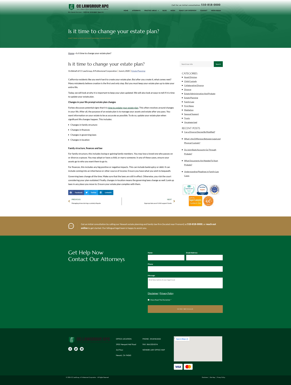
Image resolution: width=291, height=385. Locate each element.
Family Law (189, 102)
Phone (151, 264)
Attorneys (136, 10)
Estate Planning (138, 71)
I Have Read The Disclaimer (160, 300)
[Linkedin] (82, 349)
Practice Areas (150, 10)
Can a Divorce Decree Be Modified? (199, 132)
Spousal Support (191, 114)
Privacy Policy (166, 293)
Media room (216, 10)
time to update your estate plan (123, 107)
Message (152, 275)
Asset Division (190, 77)
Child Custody (190, 81)
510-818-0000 (194, 224)
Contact (203, 10)
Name (150, 253)
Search (218, 64)
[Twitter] (76, 349)
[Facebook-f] (70, 349)
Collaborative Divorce (194, 85)
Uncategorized (190, 122)
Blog (165, 10)
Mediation (188, 110)
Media (173, 10)
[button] (76, 192)
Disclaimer (153, 293)
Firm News (189, 106)
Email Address (192, 253)
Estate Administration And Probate (199, 93)
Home (126, 10)
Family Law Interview (187, 10)
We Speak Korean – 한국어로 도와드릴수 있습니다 (86, 12)
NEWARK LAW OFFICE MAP (154, 350)
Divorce (187, 89)
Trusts (187, 118)
